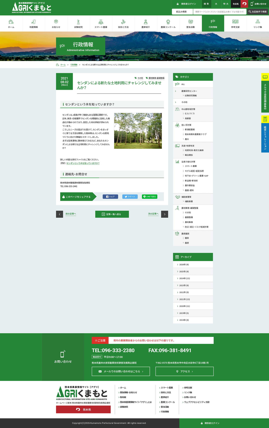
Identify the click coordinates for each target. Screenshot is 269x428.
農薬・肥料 (189, 190)
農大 (187, 139)
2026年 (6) (184, 264)
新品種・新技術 (191, 180)
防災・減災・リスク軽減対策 (196, 226)
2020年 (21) (184, 306)
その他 (184, 102)
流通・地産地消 (187, 145)
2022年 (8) (184, 292)
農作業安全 (190, 185)
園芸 (187, 238)
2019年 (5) (184, 313)
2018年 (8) (184, 320)
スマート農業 (191, 166)
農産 (187, 242)
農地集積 (189, 222)
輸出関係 (189, 155)
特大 (226, 3)
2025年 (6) (184, 271)
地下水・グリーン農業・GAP (196, 175)
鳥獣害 (188, 118)
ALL (183, 84)
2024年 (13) (184, 278)
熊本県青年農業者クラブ (196, 134)
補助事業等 (186, 196)
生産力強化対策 (188, 161)
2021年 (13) (184, 299)
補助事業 (189, 201)
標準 (207, 3)
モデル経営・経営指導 (194, 170)
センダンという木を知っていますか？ (83, 163)
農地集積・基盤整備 (189, 207)
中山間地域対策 (188, 109)
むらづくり (190, 113)
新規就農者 (190, 129)
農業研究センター (189, 91)
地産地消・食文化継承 (194, 150)
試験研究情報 (191, 95)
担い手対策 (186, 125)
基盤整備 (189, 217)
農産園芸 (185, 233)
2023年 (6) (184, 285)
